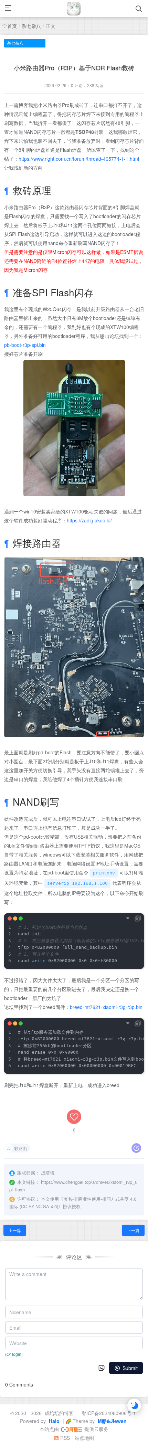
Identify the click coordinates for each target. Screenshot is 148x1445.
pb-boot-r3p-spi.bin (25, 344)
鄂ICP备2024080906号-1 (109, 1413)
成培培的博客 (59, 1413)
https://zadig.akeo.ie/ (89, 520)
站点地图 (84, 1437)
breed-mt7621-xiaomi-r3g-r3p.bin (106, 1006)
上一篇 (15, 1230)
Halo (53, 1420)
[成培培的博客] (74, 8)
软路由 (20, 1148)
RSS (64, 1437)
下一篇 (133, 1230)
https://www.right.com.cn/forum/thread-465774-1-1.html (79, 158)
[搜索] (139, 9)
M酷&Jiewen (111, 1420)
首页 (12, 25)
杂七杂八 (31, 25)
